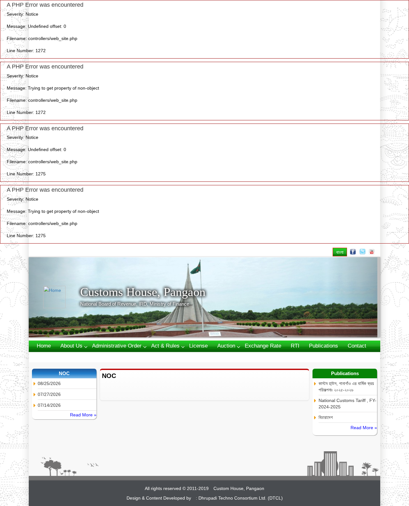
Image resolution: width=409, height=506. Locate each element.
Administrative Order (117, 346)
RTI (295, 346)
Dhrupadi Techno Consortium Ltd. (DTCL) (240, 498)
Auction (226, 346)
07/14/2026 (49, 405)
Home (44, 346)
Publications (323, 346)
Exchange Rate (263, 346)
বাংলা (339, 252)
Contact (357, 346)
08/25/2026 (49, 383)
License (198, 346)
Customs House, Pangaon (142, 292)
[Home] (61, 297)
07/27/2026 (49, 394)
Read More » (83, 414)
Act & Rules (165, 346)
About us (71, 346)
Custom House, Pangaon (238, 488)
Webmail (47, 357)
